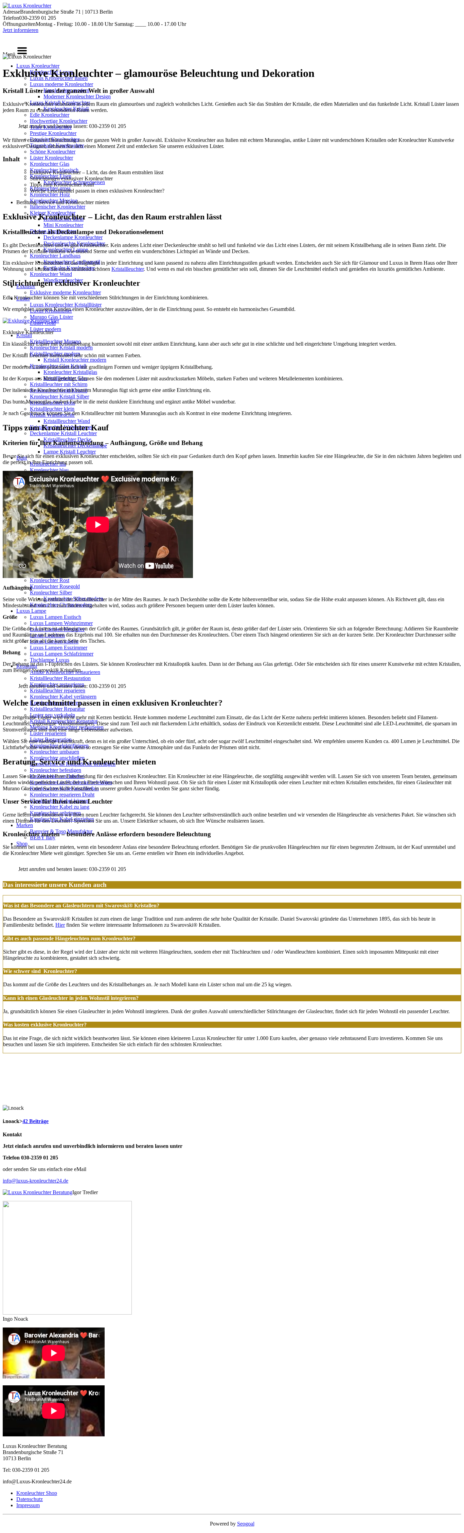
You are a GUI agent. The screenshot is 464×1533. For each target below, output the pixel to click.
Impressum (28, 1505)
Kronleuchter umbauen (54, 752)
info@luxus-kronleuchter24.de (35, 1181)
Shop (22, 843)
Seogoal (245, 1524)
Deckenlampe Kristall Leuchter (63, 433)
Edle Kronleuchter (49, 115)
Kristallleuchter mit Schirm (58, 384)
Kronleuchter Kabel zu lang (59, 807)
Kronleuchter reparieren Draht (62, 794)
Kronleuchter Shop (36, 1493)
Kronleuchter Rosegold (55, 586)
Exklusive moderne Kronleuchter (65, 292)
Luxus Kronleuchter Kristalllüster (66, 305)
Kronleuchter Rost (49, 580)
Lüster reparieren (48, 733)
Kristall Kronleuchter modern (74, 360)
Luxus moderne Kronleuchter (61, 84)
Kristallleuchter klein (52, 409)
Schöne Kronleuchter (52, 151)
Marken (24, 825)
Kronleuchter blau (49, 470)
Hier (60, 925)
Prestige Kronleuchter (53, 133)
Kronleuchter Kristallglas (70, 372)
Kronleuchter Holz (50, 194)
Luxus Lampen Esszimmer (58, 647)
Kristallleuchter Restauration (60, 678)
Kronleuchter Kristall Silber (59, 396)
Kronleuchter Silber (51, 592)
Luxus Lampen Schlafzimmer (61, 654)
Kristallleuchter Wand (66, 421)
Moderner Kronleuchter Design (77, 96)
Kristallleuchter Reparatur (57, 709)
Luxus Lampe (31, 611)
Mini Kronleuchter (63, 225)
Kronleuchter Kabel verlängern (63, 696)
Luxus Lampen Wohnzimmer (61, 623)
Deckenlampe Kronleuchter (73, 237)
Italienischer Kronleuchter (57, 207)
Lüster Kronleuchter (51, 158)
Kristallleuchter (127, 269)
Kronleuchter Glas (49, 164)
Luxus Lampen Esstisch (55, 617)
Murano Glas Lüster (51, 317)
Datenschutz (29, 1499)
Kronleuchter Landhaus (55, 256)
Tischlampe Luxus (49, 660)
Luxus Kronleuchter (37, 66)
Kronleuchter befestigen (55, 770)
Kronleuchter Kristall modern (61, 347)
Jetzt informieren (20, 30)
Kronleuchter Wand (51, 274)
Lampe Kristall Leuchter (69, 452)
